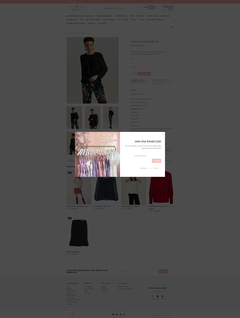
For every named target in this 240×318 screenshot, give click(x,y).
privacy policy (150, 168)
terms (159, 168)
